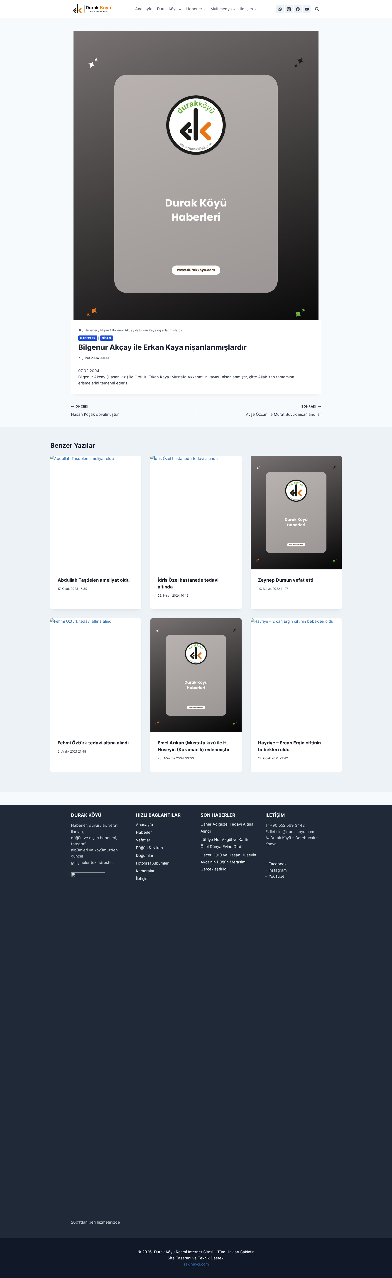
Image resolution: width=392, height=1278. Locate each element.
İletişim (142, 878)
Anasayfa (143, 9)
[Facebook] (298, 9)
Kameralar (145, 871)
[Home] (79, 330)
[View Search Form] (317, 9)
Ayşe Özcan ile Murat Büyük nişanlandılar (283, 411)
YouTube (276, 876)
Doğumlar (144, 855)
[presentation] (95, 512)
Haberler (88, 338)
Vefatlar (143, 840)
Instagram (278, 870)
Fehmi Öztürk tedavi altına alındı (93, 743)
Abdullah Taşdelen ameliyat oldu (94, 580)
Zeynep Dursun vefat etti (285, 580)
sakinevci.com (196, 1264)
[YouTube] (307, 9)
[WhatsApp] (280, 9)
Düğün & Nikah (149, 848)
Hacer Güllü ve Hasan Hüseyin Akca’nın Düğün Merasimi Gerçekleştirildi (228, 862)
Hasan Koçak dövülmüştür (95, 411)
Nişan (106, 338)
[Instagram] (289, 9)
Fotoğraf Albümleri (152, 863)
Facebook (278, 864)
